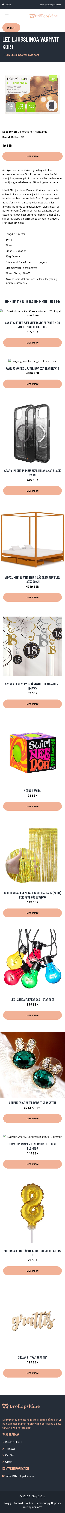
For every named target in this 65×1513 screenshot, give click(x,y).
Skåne (8, 4)
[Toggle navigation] (6, 16)
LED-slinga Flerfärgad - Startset (32, 999)
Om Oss (9, 1455)
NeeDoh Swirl (32, 790)
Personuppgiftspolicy (48, 1503)
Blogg (7, 1503)
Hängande (41, 131)
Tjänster (10, 1448)
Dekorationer (26, 131)
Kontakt (18, 1503)
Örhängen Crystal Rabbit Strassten (32, 1103)
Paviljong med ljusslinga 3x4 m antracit (32, 368)
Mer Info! (32, 156)
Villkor (29, 1503)
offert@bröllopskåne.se (50, 4)
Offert (11, 27)
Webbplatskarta (32, 1507)
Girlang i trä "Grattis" (32, 1357)
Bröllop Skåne (13, 1442)
